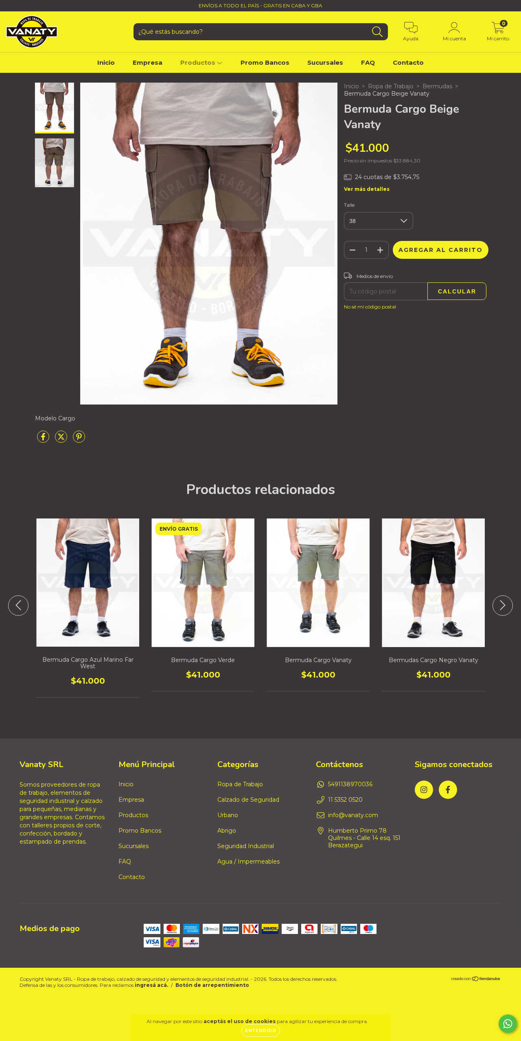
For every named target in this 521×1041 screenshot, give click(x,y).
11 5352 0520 (345, 799)
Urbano (227, 815)
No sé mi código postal (370, 307)
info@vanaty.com (353, 815)
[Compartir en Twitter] (62, 440)
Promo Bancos (265, 62)
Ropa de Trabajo (391, 86)
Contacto (408, 62)
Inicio (106, 62)
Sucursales (325, 62)
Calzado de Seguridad (248, 799)
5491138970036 (350, 784)
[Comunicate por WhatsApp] (508, 1024)
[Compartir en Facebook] (44, 440)
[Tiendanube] (476, 980)
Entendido (260, 1030)
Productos (198, 62)
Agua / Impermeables (248, 861)
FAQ (368, 62)
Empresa (147, 62)
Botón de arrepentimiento (212, 985)
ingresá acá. (151, 985)
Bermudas (437, 86)
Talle (349, 205)
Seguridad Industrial (245, 846)
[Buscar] (377, 32)
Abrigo (226, 830)
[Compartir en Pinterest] (79, 440)
